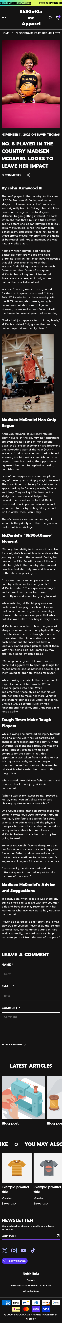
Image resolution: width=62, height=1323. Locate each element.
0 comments (11, 175)
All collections (31, 1291)
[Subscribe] (58, 1236)
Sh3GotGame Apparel (27, 1314)
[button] (3, 17)
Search (31, 1280)
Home (5, 33)
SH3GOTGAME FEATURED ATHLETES (38, 33)
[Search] (51, 17)
